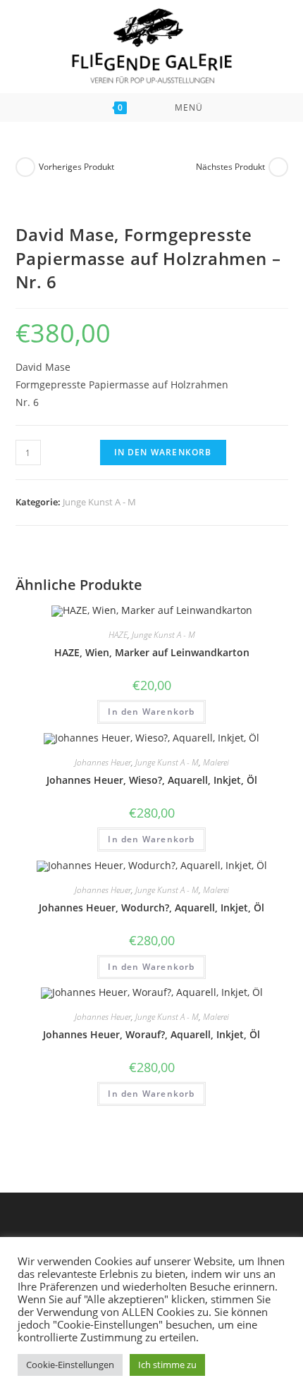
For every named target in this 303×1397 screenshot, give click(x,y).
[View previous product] (25, 167)
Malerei (216, 762)
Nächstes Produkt (230, 167)
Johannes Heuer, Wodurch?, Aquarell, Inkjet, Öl (151, 907)
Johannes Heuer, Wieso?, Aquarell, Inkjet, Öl (152, 780)
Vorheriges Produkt (76, 167)
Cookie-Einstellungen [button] (70, 1364)
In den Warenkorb (163, 452)
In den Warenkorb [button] (151, 712)
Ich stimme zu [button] (167, 1364)
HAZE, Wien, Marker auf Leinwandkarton (151, 652)
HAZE (118, 635)
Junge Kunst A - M (99, 502)
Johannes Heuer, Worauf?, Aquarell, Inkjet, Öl (151, 1034)
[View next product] (278, 167)
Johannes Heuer (103, 762)
